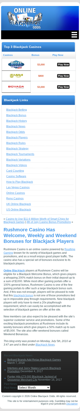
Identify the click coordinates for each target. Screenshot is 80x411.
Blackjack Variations (18, 159)
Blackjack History (16, 120)
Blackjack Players (17, 137)
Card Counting (15, 170)
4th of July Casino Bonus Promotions (48, 222)
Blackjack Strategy (17, 148)
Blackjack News (15, 126)
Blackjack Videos (16, 165)
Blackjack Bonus (16, 115)
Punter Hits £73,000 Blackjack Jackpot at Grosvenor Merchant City (31, 378)
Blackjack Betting (16, 109)
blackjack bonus (23, 295)
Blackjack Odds (15, 132)
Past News (10, 387)
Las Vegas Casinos (18, 187)
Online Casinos (15, 193)
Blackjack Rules (16, 143)
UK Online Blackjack (18, 204)
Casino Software (16, 176)
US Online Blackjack (18, 209)
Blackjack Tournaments (20, 154)
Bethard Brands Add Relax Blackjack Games (34, 359)
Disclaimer (72, 403)
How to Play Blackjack (19, 181)
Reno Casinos (15, 198)
